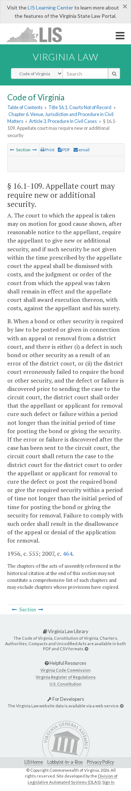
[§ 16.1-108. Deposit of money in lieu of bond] (12, 149)
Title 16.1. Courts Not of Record (79, 107)
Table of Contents (25, 107)
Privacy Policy (100, 762)
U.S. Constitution (65, 684)
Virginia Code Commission (65, 670)
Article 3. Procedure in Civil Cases (63, 121)
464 (67, 554)
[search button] (114, 73)
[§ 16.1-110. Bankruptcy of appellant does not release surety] (34, 149)
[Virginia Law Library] (86, 648)
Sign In (108, 782)
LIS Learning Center (50, 7)
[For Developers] (121, 705)
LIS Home (33, 762)
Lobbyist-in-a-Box (65, 762)
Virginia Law (65, 56)
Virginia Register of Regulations (66, 677)
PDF (65, 149)
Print (49, 149)
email (84, 149)
